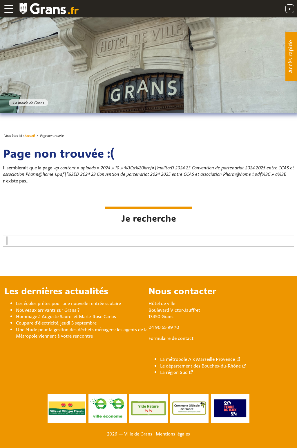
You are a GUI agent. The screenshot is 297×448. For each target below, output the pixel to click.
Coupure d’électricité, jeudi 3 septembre (56, 322)
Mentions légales (173, 433)
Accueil (30, 135)
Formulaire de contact (170, 337)
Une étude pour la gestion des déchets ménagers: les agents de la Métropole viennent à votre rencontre (82, 332)
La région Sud (174, 371)
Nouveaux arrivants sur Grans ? (47, 309)
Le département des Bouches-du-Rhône (200, 365)
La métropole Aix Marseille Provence (197, 358)
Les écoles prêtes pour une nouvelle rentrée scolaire (68, 303)
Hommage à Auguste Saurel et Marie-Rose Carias (66, 316)
